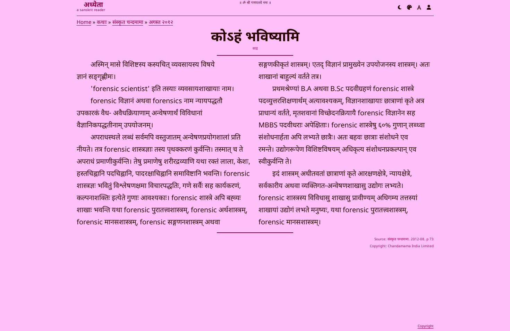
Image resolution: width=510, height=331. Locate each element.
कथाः (102, 22)
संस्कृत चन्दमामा (127, 22)
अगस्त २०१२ (161, 22)
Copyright (426, 326)
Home (84, 22)
